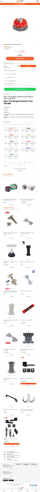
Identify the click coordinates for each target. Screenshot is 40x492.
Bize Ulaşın (33, 464)
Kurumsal (18, 464)
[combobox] (4, 476)
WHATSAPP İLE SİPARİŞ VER (21, 89)
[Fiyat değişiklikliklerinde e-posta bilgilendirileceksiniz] (25, 162)
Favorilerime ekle (7, 67)
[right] (36, 191)
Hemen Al (28, 65)
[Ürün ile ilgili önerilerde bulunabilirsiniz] (34, 162)
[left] (3, 191)
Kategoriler (25, 464)
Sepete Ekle (20, 58)
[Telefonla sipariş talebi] (30, 162)
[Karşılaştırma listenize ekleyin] (20, 162)
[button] (5, 25)
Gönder (12, 468)
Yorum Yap (20, 170)
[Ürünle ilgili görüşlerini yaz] (15, 162)
